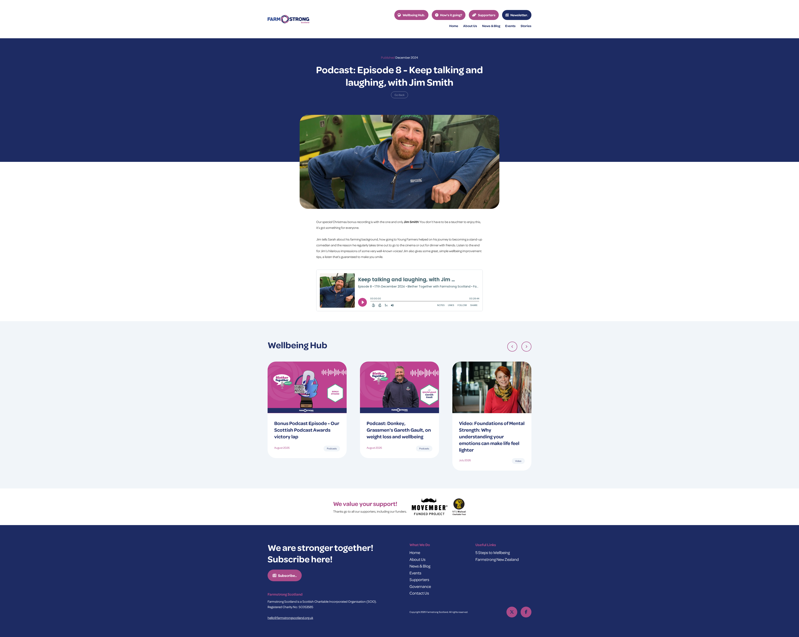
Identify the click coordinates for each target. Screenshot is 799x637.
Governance (420, 586)
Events (510, 26)
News (491, 26)
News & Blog (419, 566)
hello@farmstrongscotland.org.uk (290, 618)
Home (453, 26)
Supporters (419, 579)
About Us (417, 559)
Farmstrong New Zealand (497, 559)
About (470, 26)
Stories (526, 26)
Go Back (399, 95)
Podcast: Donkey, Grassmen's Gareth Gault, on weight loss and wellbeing (399, 430)
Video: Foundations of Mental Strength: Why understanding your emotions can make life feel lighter (492, 436)
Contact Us (419, 593)
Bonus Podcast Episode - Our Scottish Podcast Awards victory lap (306, 430)
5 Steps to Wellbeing (492, 552)
